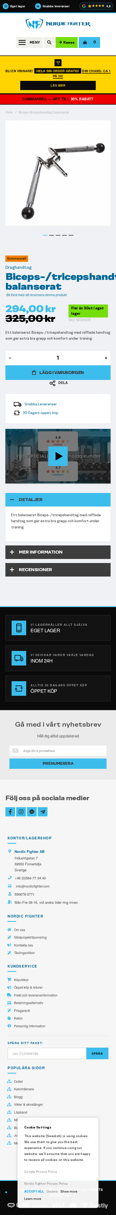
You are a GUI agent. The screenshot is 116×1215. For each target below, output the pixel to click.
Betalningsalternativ (28, 1003)
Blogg (18, 1097)
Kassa (68, 42)
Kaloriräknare (24, 1089)
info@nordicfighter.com (33, 886)
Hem (9, 112)
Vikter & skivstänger (28, 1104)
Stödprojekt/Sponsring (30, 937)
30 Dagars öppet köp (40, 412)
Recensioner (35, 570)
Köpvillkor (21, 980)
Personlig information (29, 1026)
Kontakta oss (23, 945)
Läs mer (58, 85)
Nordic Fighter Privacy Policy (46, 1183)
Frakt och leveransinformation (35, 995)
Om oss (19, 930)
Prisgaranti (22, 1010)
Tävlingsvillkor (24, 953)
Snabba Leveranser (41, 404)
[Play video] (58, 456)
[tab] (58, 499)
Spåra (97, 1053)
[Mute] (78, 479)
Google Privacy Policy (40, 1172)
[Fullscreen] (105, 479)
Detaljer (30, 499)
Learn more (32, 1199)
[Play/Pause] (11, 479)
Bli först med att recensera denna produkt (36, 295)
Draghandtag (18, 267)
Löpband (20, 1112)
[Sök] (49, 42)
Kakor (18, 1018)
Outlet (18, 1081)
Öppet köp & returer (28, 987)
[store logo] (58, 24)
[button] (45, 235)
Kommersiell (16, 258)
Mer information (41, 552)
